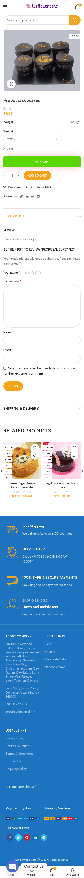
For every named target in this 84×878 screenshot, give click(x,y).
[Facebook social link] (16, 196)
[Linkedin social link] (32, 196)
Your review (12, 281)
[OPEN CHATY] (12, 866)
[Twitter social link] (21, 196)
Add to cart (37, 175)
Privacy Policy (15, 738)
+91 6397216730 (16, 704)
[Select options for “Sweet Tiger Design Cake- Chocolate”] (35, 456)
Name (8, 332)
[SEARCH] (75, 20)
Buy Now (42, 161)
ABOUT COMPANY (18, 636)
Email (8, 350)
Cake (47, 644)
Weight (8, 131)
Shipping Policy (16, 769)
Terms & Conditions (19, 754)
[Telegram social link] (38, 196)
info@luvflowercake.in (20, 712)
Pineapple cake (54, 667)
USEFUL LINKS (54, 636)
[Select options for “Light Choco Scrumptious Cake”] (74, 456)
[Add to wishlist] (35, 448)
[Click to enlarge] (11, 83)
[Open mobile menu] (5, 6)
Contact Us (13, 761)
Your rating (11, 272)
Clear (9, 148)
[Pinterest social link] (27, 196)
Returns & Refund (17, 746)
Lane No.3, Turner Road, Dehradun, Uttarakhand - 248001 (22, 692)
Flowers (49, 652)
